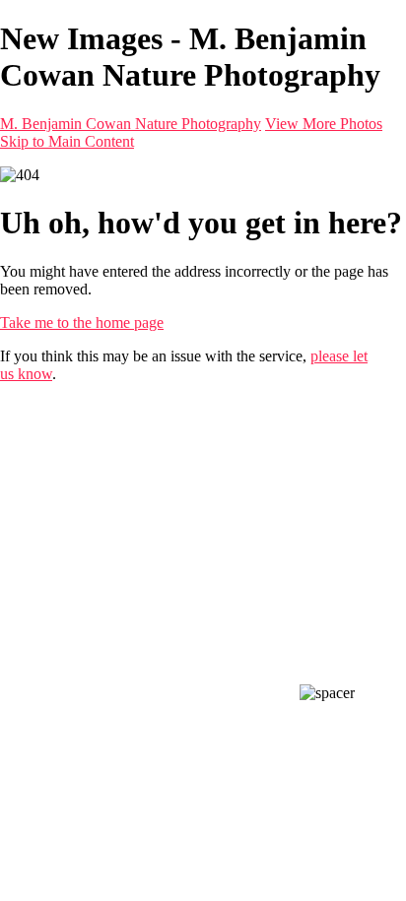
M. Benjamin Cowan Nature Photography (130, 123)
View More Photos (323, 123)
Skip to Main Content (67, 141)
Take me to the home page (82, 322)
